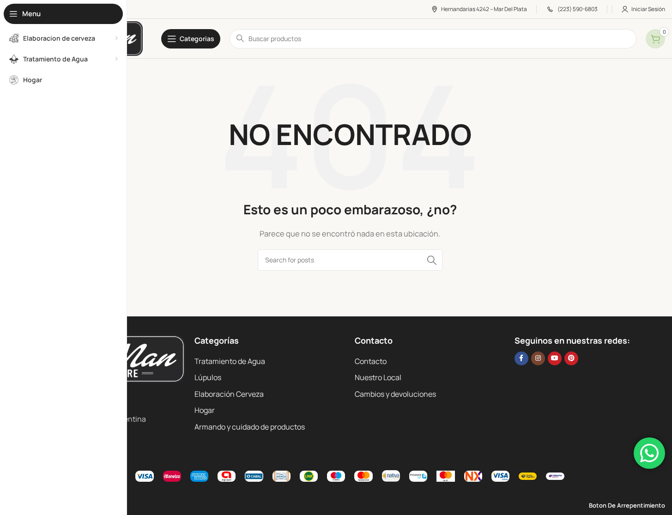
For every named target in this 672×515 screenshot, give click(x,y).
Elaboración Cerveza (229, 394)
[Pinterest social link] (571, 358)
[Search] (431, 260)
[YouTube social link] (555, 358)
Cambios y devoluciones (395, 394)
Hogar (204, 410)
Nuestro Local (378, 377)
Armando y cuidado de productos (249, 427)
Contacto (371, 361)
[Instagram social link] (538, 358)
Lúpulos (207, 377)
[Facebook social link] (521, 358)
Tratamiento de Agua (229, 361)
